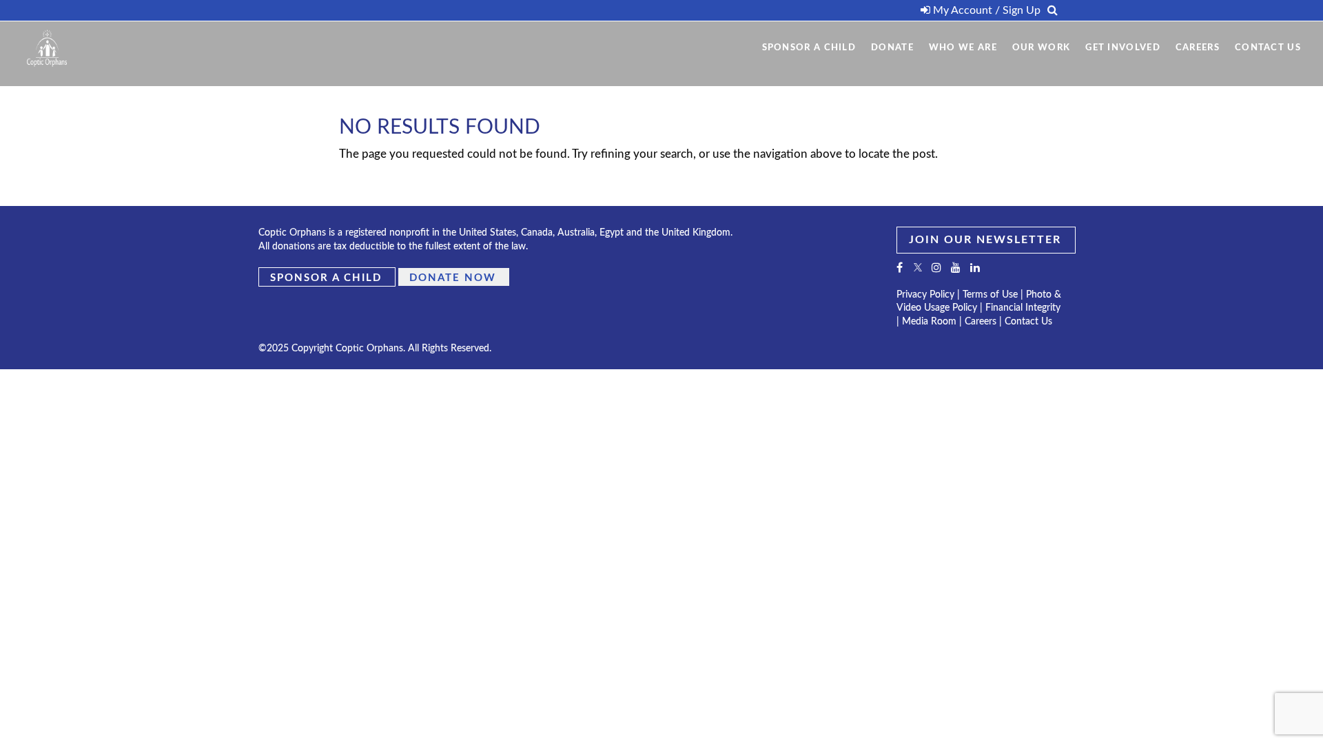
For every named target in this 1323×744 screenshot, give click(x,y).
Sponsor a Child (326, 277)
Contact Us (1268, 47)
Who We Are (963, 47)
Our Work (1041, 47)
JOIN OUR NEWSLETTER (985, 239)
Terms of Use (990, 295)
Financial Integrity (1022, 308)
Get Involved (1122, 47)
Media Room (929, 322)
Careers (1198, 47)
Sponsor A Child (809, 47)
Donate (892, 47)
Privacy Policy (925, 295)
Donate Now (452, 277)
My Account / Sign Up (985, 10)
